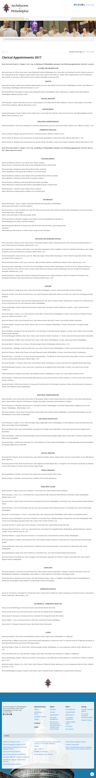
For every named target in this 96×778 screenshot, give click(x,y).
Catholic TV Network (41, 751)
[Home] (16, 8)
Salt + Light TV (39, 749)
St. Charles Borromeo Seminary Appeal (87, 715)
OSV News (69, 726)
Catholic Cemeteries (72, 744)
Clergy (36, 719)
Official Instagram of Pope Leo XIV (14, 744)
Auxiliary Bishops (40, 716)
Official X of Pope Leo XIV (11, 742)
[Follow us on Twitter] (76, 5)
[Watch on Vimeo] (80, 5)
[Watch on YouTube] (82, 5)
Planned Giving (86, 720)
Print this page (90, 51)
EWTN (36, 746)
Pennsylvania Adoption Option (76, 742)
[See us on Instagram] (7, 714)
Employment (54, 715)
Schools (52, 712)
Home (6, 39)
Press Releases (70, 709)
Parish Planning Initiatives (12, 764)
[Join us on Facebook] (74, 5)
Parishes (53, 709)
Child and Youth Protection (12, 751)
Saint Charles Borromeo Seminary (14, 754)
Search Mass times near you (43, 754)
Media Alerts (70, 715)
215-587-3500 (88, 5)
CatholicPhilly (70, 712)
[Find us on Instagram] (78, 5)
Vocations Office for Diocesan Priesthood (16, 757)
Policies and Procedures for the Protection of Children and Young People (55, 725)
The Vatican (69, 729)
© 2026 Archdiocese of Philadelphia (14, 706)
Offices (36, 709)
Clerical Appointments (16, 39)
